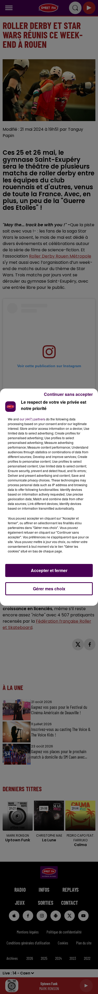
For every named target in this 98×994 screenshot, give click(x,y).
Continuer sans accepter (68, 394)
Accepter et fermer (49, 570)
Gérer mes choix (49, 589)
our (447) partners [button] (32, 419)
